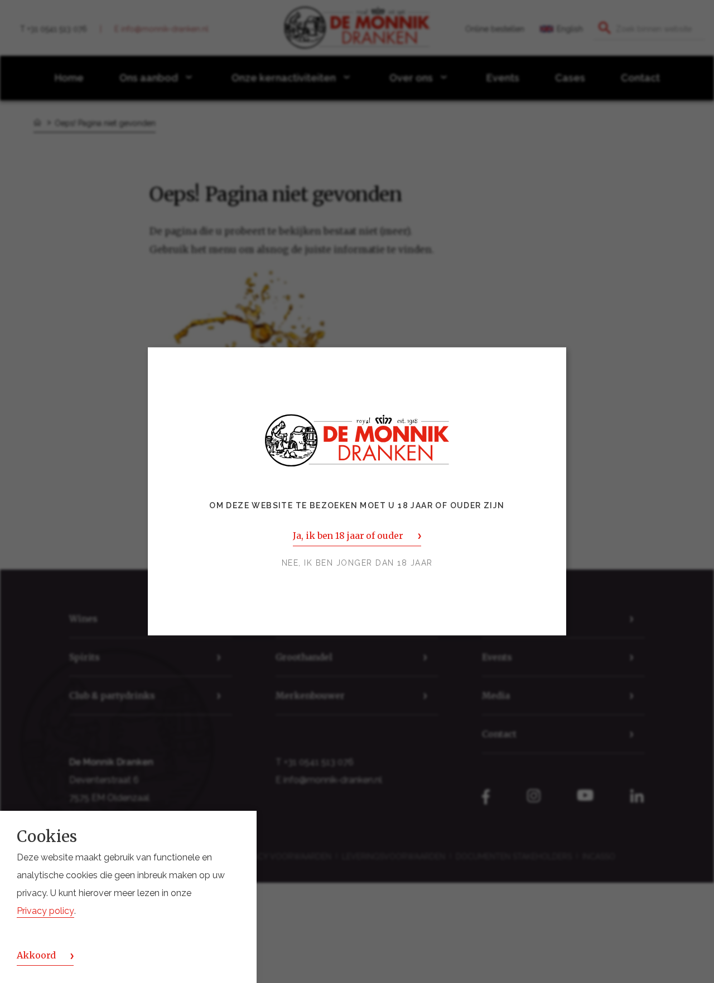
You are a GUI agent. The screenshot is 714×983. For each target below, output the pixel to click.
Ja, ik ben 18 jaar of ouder (348, 536)
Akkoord (36, 955)
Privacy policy (45, 911)
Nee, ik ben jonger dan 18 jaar (357, 563)
